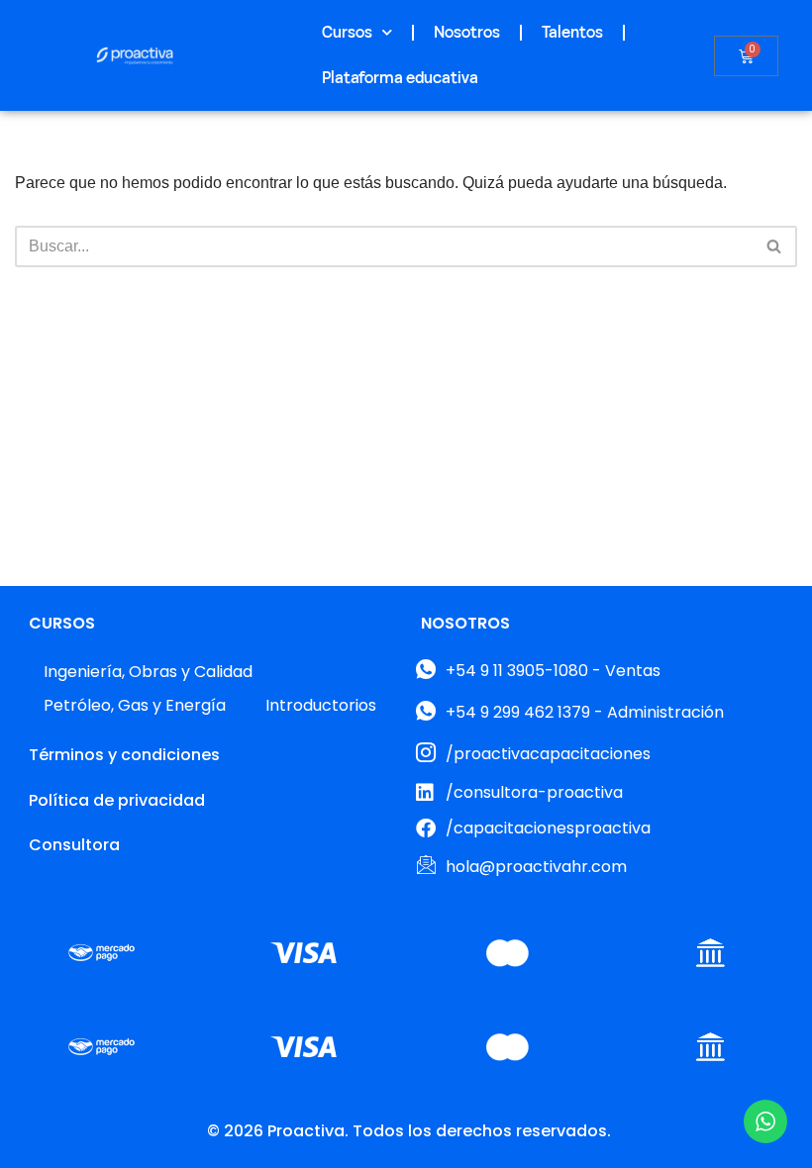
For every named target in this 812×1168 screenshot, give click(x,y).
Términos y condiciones (124, 754)
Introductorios (320, 705)
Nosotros (467, 33)
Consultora (74, 844)
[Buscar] (775, 246)
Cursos (347, 33)
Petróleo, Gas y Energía (135, 705)
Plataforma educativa (400, 78)
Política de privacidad (117, 800)
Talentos (572, 33)
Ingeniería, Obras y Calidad (148, 671)
